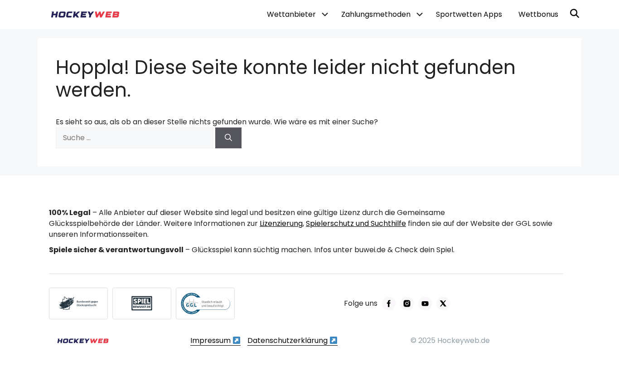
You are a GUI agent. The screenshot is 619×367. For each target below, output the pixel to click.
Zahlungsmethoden (376, 14)
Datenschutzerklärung (288, 340)
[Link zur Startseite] (83, 341)
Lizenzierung (281, 223)
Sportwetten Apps (469, 14)
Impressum (211, 340)
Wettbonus (538, 14)
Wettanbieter (291, 14)
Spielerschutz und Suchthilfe (356, 223)
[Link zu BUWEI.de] (78, 303)
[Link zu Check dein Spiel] (142, 303)
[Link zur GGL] (205, 303)
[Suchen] (228, 137)
